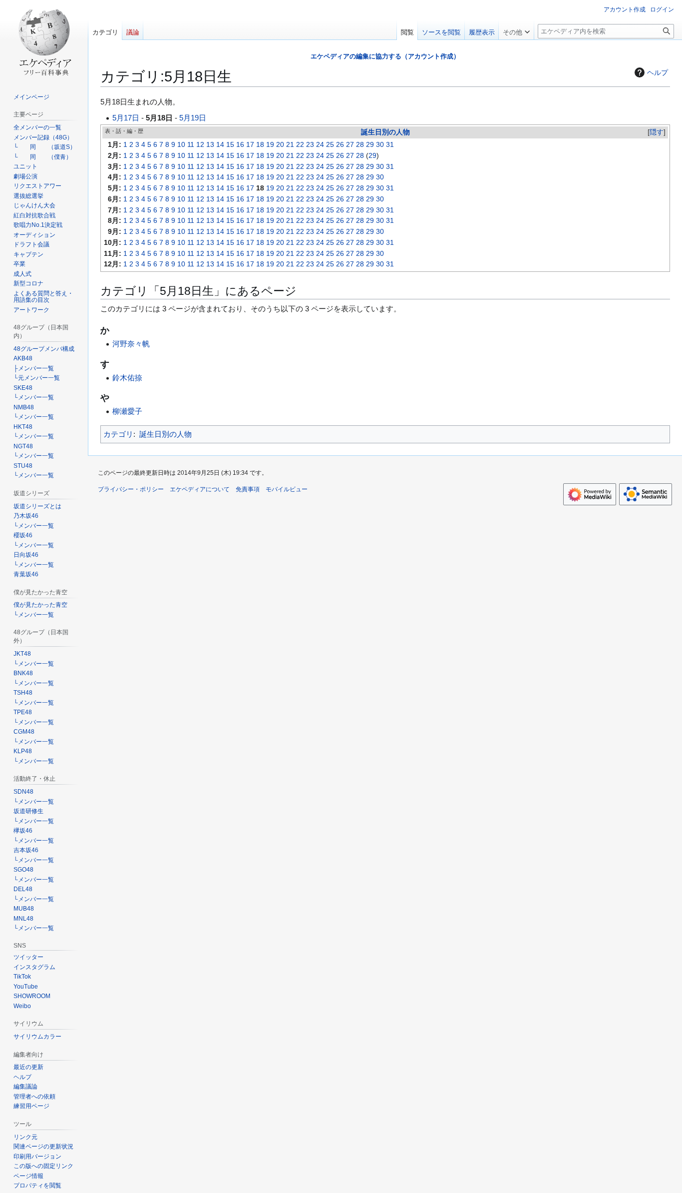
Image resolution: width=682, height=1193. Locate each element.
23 (310, 144)
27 (350, 144)
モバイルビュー (287, 489)
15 (230, 144)
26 (340, 144)
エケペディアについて (200, 489)
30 (380, 144)
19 (270, 144)
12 (200, 144)
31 (390, 144)
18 (260, 144)
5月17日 (125, 117)
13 (210, 144)
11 (190, 144)
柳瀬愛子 (127, 411)
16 (240, 144)
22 (300, 144)
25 (330, 144)
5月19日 (192, 117)
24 (320, 144)
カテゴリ (118, 434)
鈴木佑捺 (127, 377)
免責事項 (248, 489)
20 (280, 144)
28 (360, 144)
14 (220, 144)
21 (290, 144)
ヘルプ (657, 72)
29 (370, 144)
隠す (657, 132)
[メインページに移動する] (44, 40)
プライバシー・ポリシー (131, 489)
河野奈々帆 (131, 343)
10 (181, 144)
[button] (516, 30)
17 (250, 144)
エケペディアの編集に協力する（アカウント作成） (385, 56)
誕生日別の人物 (385, 132)
